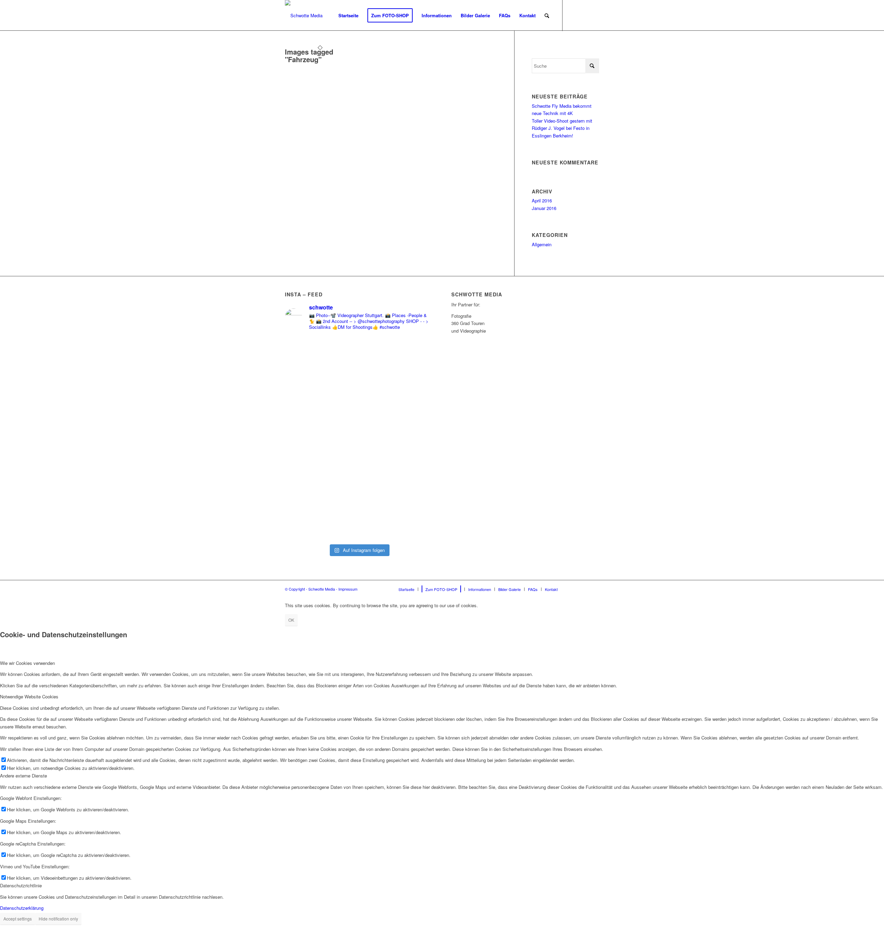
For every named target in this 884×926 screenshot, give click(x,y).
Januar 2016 (544, 208)
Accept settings (17, 919)
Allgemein (541, 244)
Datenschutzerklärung (22, 908)
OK (291, 620)
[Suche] (547, 15)
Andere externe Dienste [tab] (23, 775)
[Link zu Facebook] (573, 15)
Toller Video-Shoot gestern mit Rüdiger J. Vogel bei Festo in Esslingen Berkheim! (562, 128)
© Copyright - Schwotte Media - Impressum (321, 589)
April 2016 (542, 200)
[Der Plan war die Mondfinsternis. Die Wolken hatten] (397, 401)
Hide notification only (58, 919)
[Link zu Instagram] (583, 15)
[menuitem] (348, 15)
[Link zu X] (594, 15)
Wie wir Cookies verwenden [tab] (27, 663)
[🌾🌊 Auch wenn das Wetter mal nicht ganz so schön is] (321, 438)
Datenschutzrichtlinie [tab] (21, 885)
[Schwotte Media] (304, 15)
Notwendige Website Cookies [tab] (29, 696)
